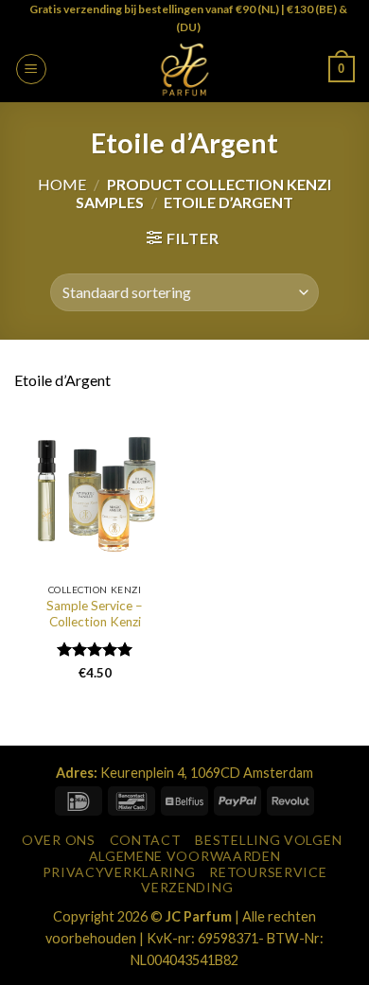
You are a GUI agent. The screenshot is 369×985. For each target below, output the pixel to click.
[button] (31, 69)
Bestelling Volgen (268, 840)
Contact (146, 840)
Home (62, 184)
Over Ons (59, 840)
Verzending (187, 887)
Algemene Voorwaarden (185, 856)
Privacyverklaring (119, 872)
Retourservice (267, 872)
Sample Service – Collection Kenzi (94, 614)
